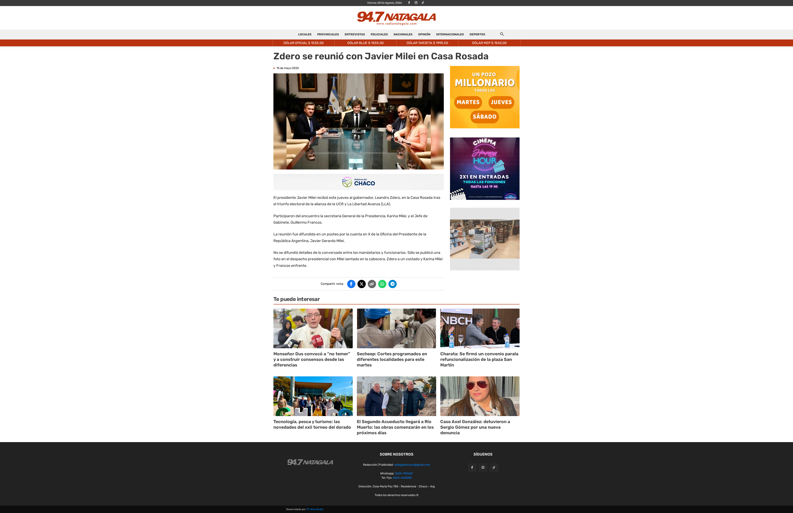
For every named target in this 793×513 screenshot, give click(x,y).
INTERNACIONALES (450, 34)
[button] (502, 35)
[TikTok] (423, 3)
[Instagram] (416, 3)
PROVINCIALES (328, 34)
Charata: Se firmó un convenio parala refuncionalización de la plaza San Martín (479, 359)
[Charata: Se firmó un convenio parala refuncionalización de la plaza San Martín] (480, 328)
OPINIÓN (424, 34)
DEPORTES (477, 34)
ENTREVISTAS (355, 34)
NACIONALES (403, 34)
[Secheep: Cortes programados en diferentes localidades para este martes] (396, 328)
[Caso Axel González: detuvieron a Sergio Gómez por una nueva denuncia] (480, 396)
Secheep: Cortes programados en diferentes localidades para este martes (392, 359)
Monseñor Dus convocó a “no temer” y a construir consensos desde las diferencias (311, 359)
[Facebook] (409, 3)
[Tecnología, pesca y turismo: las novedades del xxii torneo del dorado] (313, 396)
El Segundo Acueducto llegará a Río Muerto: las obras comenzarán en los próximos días (395, 427)
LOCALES (304, 34)
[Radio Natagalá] (396, 18)
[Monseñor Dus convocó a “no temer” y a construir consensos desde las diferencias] (313, 328)
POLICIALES (379, 34)
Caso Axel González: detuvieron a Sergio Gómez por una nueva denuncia (475, 427)
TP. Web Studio (314, 509)
